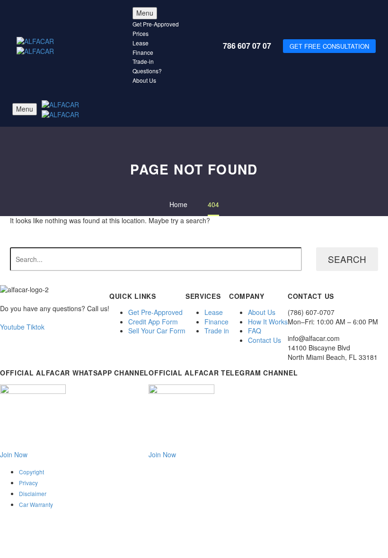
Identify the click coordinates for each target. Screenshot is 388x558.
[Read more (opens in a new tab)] (194, 63)
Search (347, 259)
